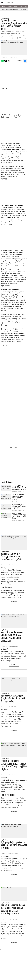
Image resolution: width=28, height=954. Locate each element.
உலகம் (15, 6)
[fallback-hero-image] (6, 488)
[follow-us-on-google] (25, 61)
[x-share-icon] (5, 61)
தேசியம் (10, 6)
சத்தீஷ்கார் (5, 572)
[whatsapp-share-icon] (2, 61)
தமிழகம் (4, 6)
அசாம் (3, 780)
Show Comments (14, 447)
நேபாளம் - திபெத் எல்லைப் (10, 924)
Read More (14, 601)
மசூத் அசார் (4, 345)
